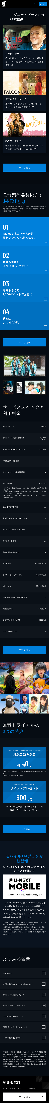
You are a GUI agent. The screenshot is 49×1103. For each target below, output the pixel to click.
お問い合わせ (33, 1088)
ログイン (43, 4)
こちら (42, 495)
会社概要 (12, 1088)
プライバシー (22, 1088)
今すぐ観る (24, 167)
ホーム (5, 1088)
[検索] (36, 4)
